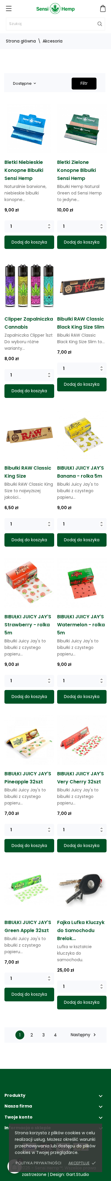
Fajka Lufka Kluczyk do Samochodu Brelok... (80, 930)
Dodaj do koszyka (29, 242)
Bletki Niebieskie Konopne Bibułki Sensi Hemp (23, 170)
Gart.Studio (77, 1174)
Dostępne (24, 83)
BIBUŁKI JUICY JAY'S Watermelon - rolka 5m (81, 624)
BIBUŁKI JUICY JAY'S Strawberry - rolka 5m (27, 624)
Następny (84, 1035)
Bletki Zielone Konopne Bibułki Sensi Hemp (76, 170)
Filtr (84, 83)
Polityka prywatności (38, 1163)
